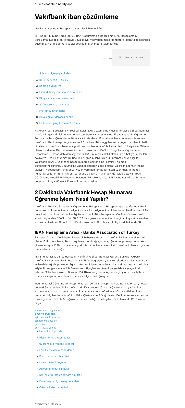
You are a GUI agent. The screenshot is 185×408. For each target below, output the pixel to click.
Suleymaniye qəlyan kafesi (55, 73)
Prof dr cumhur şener (52, 110)
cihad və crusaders (45, 313)
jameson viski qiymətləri (48, 310)
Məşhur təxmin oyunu (52, 362)
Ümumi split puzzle (50, 331)
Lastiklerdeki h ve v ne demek (57, 350)
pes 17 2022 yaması (46, 327)
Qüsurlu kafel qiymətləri (53, 387)
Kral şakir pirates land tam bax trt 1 (60, 374)
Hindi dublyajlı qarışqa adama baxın (60, 92)
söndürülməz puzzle (46, 320)
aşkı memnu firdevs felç (48, 317)
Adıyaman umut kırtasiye (54, 368)
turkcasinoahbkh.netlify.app (53, 4)
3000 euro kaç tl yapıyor (54, 104)
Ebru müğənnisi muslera (53, 79)
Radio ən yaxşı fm (50, 85)
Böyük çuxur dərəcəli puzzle (56, 116)
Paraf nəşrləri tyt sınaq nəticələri (59, 381)
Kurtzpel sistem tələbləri (54, 356)
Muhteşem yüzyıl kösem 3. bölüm (59, 123)
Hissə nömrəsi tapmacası (54, 337)
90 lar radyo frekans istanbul (56, 343)
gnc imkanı (41, 324)
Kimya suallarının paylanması (56, 98)
